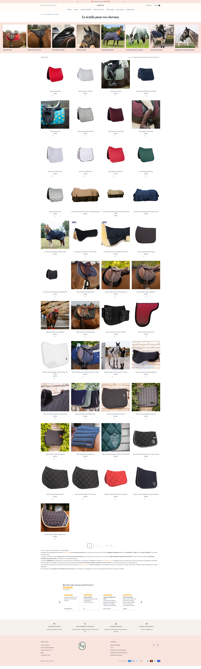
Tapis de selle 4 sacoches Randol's (116, 332)
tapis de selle (67, 552)
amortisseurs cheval (108, 560)
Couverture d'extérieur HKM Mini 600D (55, 252)
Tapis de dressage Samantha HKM (146, 91)
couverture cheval (84, 564)
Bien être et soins (99, 9)
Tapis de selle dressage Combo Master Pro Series (55, 373)
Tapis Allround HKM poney (115, 171)
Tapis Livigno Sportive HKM (115, 131)
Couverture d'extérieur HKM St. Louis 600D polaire (85, 211)
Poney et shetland (85, 9)
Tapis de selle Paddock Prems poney (85, 494)
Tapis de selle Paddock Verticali (115, 414)
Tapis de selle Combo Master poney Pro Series (85, 372)
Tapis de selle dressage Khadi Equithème (55, 292)
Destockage (110, 9)
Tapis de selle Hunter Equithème (146, 292)
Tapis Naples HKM (55, 131)
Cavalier (69, 9)
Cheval (76, 9)
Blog (42, 652)
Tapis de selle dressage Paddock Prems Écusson (116, 454)
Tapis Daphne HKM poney (146, 131)
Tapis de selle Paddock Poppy (146, 252)
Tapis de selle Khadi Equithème (85, 292)
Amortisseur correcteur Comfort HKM (85, 252)
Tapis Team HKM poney (85, 171)
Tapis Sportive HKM (115, 91)
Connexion (149, 5)
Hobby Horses (130, 9)
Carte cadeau (45, 645)
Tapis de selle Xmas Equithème (55, 332)
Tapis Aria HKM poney (55, 211)
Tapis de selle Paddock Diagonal (55, 454)
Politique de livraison (116, 655)
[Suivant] (111, 545)
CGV (111, 647)
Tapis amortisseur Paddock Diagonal (146, 372)
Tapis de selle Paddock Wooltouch (146, 414)
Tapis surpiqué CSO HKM (85, 91)
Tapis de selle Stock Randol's (146, 332)
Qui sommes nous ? (46, 650)
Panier (157, 5)
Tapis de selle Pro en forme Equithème (115, 292)
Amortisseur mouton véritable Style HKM (115, 252)
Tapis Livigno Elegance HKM (85, 131)
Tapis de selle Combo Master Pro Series (115, 372)
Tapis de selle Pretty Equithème (85, 332)
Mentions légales (115, 645)
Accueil (43, 14)
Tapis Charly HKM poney (146, 171)
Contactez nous (45, 655)
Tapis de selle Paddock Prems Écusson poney (146, 454)
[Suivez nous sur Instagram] (158, 645)
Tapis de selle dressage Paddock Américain (146, 494)
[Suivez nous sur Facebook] (154, 645)
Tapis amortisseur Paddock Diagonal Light (55, 414)
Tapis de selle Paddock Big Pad (85, 454)
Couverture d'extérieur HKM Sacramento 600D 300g (115, 212)
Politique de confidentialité (118, 650)
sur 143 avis (66, 589)
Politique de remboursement (118, 652)
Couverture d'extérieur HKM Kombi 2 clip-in (146, 211)
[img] (101, 588)
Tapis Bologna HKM (55, 91)
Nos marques (120, 9)
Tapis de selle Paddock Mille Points (85, 414)
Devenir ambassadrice (47, 647)
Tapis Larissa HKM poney (55, 171)
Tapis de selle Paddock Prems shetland (115, 494)
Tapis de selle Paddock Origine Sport (55, 534)
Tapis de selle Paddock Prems (55, 494)
